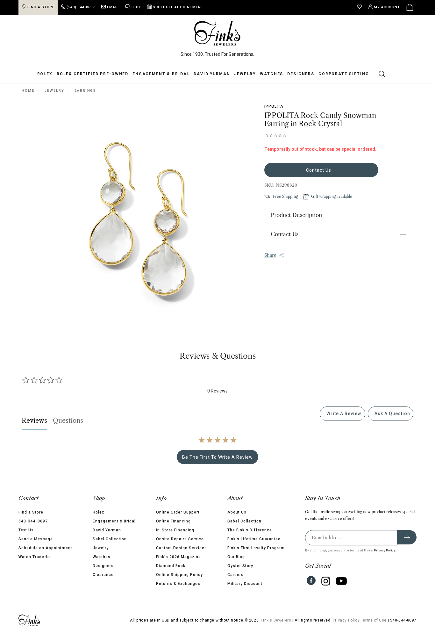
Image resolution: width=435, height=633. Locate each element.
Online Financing (173, 521)
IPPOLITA (273, 106)
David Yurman (212, 74)
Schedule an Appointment (45, 548)
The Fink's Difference (249, 530)
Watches (271, 74)
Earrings (85, 91)
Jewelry (245, 74)
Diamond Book (170, 566)
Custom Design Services (181, 548)
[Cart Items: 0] (410, 7)
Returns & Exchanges (178, 583)
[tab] (342, 413)
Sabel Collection (110, 539)
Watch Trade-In (34, 557)
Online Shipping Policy (179, 574)
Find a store (40, 7)
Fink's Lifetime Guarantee (254, 539)
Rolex (45, 74)
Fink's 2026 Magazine (178, 557)
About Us (236, 512)
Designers (300, 74)
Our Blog (236, 557)
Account (387, 7)
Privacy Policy (384, 550)
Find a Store (30, 512)
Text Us (26, 530)
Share (270, 255)
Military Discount (244, 583)
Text (136, 7)
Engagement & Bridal (160, 74)
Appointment (178, 7)
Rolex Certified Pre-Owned (92, 74)
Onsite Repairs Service (180, 539)
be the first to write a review (217, 457)
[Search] (378, 73)
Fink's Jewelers (276, 620)
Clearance (103, 574)
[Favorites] (361, 7)
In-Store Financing (175, 530)
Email (113, 7)
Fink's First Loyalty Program (256, 548)
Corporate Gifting (343, 74)
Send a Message (35, 539)
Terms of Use (374, 620)
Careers (235, 574)
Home (28, 91)
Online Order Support (178, 512)
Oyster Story (240, 566)
